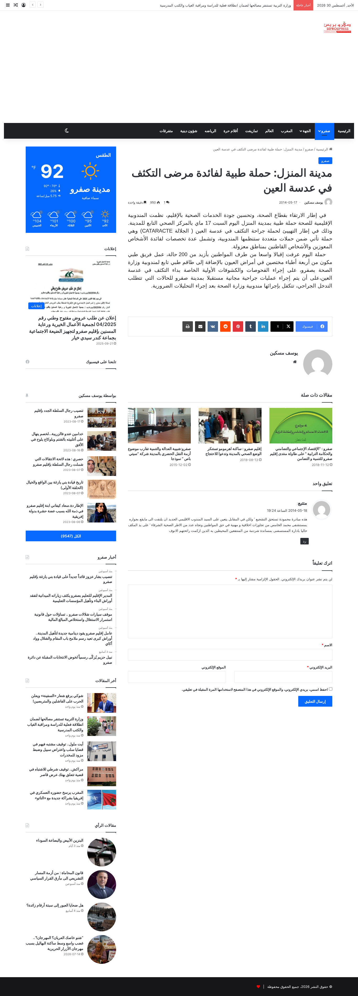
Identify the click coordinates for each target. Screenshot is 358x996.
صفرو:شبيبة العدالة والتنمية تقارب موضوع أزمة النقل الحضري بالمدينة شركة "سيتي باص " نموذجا (159, 453)
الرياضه (210, 130)
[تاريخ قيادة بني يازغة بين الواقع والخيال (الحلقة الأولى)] (101, 489)
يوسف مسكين (313, 202)
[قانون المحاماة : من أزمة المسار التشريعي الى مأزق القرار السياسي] (101, 884)
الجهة (307, 130)
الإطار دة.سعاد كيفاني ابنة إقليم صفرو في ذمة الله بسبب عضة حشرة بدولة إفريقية (55, 511)
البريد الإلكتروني (319, 667)
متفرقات (166, 130)
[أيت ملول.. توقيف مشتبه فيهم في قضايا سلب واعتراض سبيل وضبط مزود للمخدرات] (101, 751)
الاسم (327, 645)
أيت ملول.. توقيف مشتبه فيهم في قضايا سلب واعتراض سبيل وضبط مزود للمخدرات (58, 749)
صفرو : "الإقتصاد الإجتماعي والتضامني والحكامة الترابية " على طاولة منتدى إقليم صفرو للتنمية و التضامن (301, 453)
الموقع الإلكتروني (214, 667)
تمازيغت (251, 130)
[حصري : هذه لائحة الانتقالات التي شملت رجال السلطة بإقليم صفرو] (101, 466)
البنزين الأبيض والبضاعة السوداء (59, 840)
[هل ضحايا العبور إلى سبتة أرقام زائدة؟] (101, 917)
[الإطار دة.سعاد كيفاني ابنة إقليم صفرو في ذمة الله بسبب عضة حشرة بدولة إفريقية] (101, 512)
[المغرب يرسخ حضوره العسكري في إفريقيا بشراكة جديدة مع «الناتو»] (101, 799)
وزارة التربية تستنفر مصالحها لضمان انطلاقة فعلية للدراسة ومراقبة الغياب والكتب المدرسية (55, 724)
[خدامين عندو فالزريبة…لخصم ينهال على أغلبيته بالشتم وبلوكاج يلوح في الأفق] (101, 441)
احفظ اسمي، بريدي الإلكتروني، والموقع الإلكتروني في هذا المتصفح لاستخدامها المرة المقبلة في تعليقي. (255, 689)
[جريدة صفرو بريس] (337, 27)
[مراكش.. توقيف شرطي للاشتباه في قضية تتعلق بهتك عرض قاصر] (101, 776)
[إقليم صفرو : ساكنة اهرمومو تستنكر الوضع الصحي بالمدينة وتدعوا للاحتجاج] (230, 425)
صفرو (325, 130)
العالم (269, 130)
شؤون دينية (188, 130)
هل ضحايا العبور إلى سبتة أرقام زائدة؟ (54, 905)
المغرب (286, 130)
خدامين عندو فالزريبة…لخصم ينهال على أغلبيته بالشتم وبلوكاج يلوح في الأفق (57, 439)
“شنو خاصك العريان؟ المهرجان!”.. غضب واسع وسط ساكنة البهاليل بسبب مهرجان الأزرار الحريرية (54, 943)
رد (304, 541)
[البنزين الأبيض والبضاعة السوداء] (101, 852)
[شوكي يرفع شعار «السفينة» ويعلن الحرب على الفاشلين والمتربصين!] (101, 703)
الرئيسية (344, 130)
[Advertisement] (179, 83)
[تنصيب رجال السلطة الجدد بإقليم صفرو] (101, 417)
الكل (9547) (71, 536)
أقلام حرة (231, 130)
